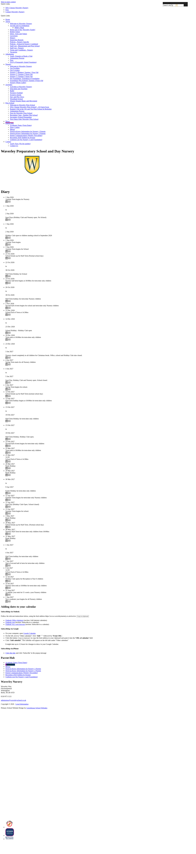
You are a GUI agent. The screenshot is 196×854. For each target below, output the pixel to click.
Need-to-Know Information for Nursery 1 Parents (27, 131)
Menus (12, 129)
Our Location (15, 70)
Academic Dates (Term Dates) (21, 125)
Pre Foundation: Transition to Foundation (24, 78)
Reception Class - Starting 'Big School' (24, 115)
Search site (166, 3)
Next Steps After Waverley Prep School (24, 119)
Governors (14, 36)
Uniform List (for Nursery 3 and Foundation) (26, 140)
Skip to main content (8, 2)
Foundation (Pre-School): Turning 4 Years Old (26, 81)
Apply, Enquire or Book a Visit (21, 56)
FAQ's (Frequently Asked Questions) (23, 62)
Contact (8, 142)
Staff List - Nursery (17, 48)
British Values (15, 32)
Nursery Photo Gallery (18, 83)
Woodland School (16, 99)
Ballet (12, 91)
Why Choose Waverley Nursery (16, 8)
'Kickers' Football (16, 93)
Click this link (10, 653)
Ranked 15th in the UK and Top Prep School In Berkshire (31, 109)
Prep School (9, 103)
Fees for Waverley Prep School (21, 113)
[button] (10, 15)
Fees (7, 10)
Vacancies (13, 52)
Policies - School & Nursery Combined (24, 44)
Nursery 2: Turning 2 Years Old (21, 74)
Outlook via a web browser (15, 624)
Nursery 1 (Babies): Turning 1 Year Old (24, 72)
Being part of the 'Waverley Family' (22, 30)
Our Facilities (15, 68)
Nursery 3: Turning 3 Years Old (21, 76)
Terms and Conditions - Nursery (21, 50)
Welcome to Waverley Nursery (21, 24)
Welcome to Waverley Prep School (22, 105)
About (7, 22)
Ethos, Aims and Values (18, 34)
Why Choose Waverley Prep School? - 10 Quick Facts (29, 107)
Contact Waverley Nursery (14, 12)
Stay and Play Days (17, 97)
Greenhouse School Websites (36, 708)
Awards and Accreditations (19, 26)
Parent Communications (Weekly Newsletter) (26, 135)
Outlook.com (10, 622)
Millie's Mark (19, 28)
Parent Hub (9, 123)
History (12, 38)
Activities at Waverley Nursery (21, 87)
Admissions (9, 54)
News (7, 121)
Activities (8, 85)
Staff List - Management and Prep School (25, 46)
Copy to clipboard (82, 616)
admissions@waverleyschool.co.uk (13, 700)
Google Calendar (29, 633)
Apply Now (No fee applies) (20, 144)
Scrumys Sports (15, 95)
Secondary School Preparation (21, 117)
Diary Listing (15, 127)
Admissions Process (17, 58)
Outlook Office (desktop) (14, 620)
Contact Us (14, 146)
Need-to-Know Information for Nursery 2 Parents (27, 133)
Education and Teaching (18, 89)
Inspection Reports (16, 40)
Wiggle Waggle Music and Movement (23, 101)
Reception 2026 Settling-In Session (22, 138)
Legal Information (22, 704)
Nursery (8, 64)
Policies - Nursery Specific (19, 42)
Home (7, 19)
